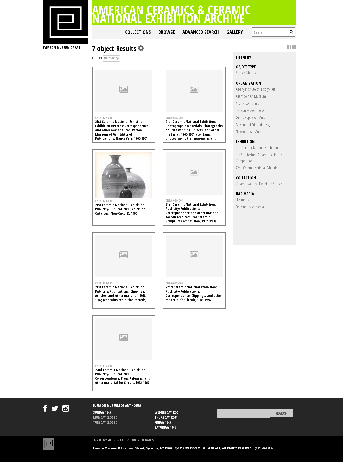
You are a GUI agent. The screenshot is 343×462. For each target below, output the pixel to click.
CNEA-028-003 (174, 118)
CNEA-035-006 (103, 366)
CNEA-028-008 (103, 201)
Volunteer (133, 440)
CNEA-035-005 (174, 283)
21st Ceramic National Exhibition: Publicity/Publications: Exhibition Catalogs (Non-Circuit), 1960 (120, 209)
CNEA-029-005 (103, 283)
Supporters (147, 440)
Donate (107, 440)
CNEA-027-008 (103, 118)
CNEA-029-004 (174, 200)
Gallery (234, 32)
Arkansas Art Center (248, 103)
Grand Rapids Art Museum (253, 117)
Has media (243, 200)
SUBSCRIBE (119, 440)
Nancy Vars (110, 58)
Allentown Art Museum (251, 96)
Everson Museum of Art (251, 110)
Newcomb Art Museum (251, 131)
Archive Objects (246, 73)
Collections (138, 32)
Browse (166, 32)
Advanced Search (200, 32)
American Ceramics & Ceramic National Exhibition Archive (171, 13)
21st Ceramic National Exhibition (257, 147)
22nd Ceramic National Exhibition (257, 168)
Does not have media (250, 207)
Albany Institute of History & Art (255, 89)
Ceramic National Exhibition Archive (259, 184)
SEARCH (97, 440)
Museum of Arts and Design (253, 124)
